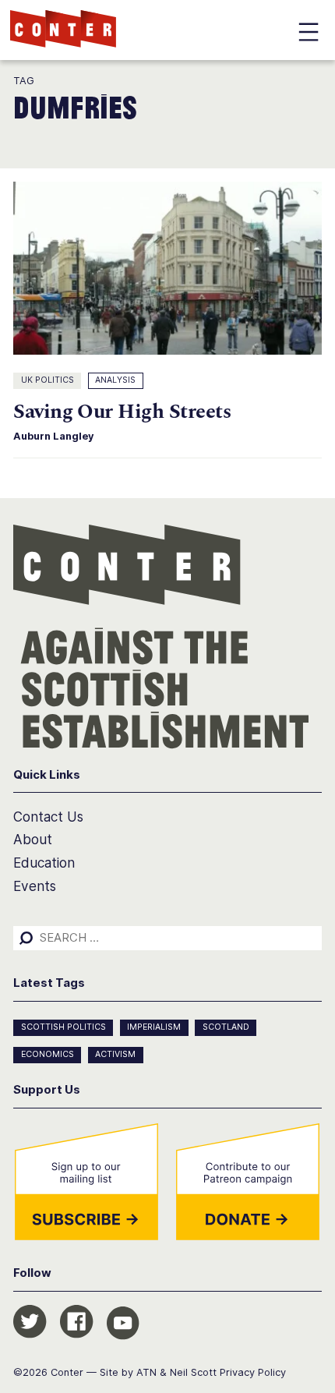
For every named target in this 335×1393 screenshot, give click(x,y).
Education (44, 862)
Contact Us (48, 816)
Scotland (226, 1027)
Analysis (115, 380)
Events (34, 886)
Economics (47, 1054)
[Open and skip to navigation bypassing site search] (308, 35)
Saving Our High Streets (122, 412)
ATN (146, 1372)
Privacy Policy (253, 1372)
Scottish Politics (63, 1027)
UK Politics (47, 380)
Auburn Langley (53, 436)
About (32, 839)
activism (115, 1054)
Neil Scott (193, 1372)
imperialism (154, 1027)
